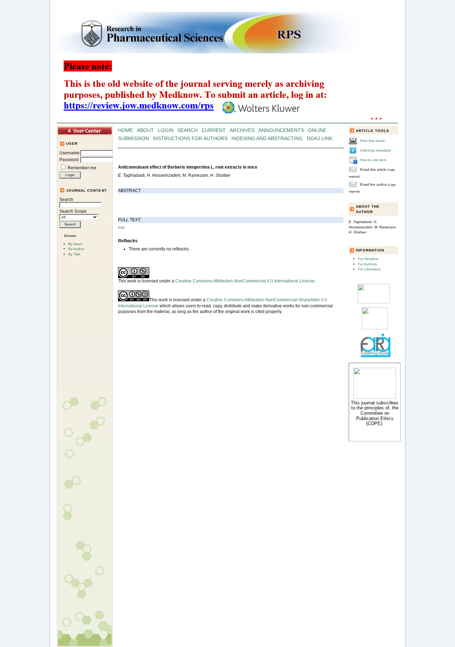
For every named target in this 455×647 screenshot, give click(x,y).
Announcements (281, 130)
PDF (121, 228)
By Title (74, 254)
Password (69, 159)
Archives (242, 130)
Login (165, 130)
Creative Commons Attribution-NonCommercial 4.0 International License (245, 281)
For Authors (367, 264)
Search (66, 199)
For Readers (368, 259)
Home (125, 130)
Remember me (82, 167)
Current (214, 130)
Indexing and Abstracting (267, 138)
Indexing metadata (375, 150)
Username (69, 152)
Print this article (372, 141)
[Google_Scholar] (374, 302)
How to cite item (373, 160)
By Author (76, 249)
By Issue (75, 244)
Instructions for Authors (190, 138)
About (145, 130)
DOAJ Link (319, 138)
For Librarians (369, 269)
